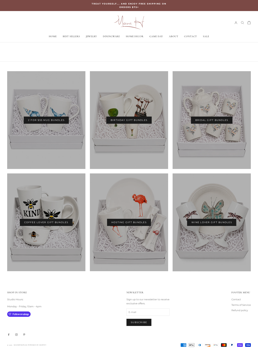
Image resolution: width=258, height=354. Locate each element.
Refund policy (239, 310)
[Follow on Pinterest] (24, 334)
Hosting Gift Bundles (129, 222)
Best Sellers (71, 36)
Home (53, 36)
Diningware (111, 36)
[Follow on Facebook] (8, 334)
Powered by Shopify (37, 345)
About (173, 36)
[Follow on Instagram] (16, 334)
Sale (206, 36)
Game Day (156, 36)
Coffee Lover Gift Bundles (46, 222)
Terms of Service (241, 305)
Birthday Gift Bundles (129, 120)
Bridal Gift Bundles (211, 120)
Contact (190, 36)
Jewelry (91, 36)
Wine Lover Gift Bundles (211, 222)
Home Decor (134, 36)
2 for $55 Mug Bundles (46, 120)
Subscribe (139, 322)
